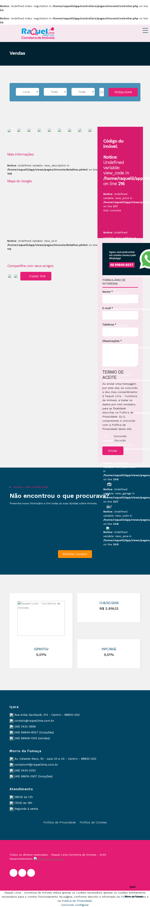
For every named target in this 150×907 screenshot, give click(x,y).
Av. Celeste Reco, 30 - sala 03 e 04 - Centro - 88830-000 (55, 759)
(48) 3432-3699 (25, 726)
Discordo (120, 440)
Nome (107, 292)
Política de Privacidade (59, 822)
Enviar (113, 451)
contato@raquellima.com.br (34, 720)
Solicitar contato (75, 554)
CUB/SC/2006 (109, 603)
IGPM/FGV (41, 649)
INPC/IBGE (109, 649)
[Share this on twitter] (15, 275)
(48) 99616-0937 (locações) (33, 776)
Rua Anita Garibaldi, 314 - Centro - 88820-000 (47, 715)
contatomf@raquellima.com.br (36, 764)
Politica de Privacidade (77, 900)
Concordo (120, 436)
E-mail (107, 308)
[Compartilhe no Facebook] (9, 275)
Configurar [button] (82, 904)
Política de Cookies (93, 822)
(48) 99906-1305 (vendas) (32, 738)
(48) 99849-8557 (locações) (34, 732)
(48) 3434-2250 (25, 770)
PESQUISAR (123, 92)
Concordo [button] (67, 904)
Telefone (109, 324)
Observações (112, 341)
